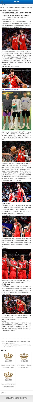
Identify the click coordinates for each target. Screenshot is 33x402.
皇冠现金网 (17, 398)
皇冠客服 (22, 398)
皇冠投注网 (4, 66)
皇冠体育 (13, 398)
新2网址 (25, 398)
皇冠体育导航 (9, 398)
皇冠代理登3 (5, 248)
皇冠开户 (11, 7)
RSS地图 (21, 397)
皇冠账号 (16, 2)
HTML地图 (25, 397)
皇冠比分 (14, 176)
